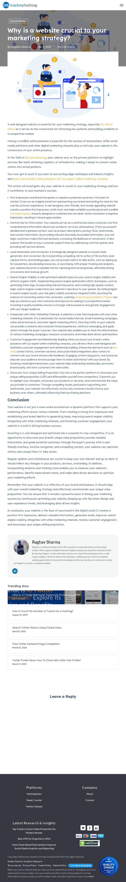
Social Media (18, 21)
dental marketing (35, 157)
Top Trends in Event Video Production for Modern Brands (34, 830)
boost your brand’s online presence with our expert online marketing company (60, 178)
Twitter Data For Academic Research (25, 861)
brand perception (20, 213)
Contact (89, 800)
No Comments (66, 46)
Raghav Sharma (21, 46)
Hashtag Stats (34, 793)
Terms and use (14, 865)
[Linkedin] (15, 571)
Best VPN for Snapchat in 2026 (34, 838)
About (89, 793)
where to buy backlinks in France (93, 297)
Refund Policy (60, 865)
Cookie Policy (44, 865)
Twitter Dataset (34, 806)
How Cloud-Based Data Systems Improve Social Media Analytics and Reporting (34, 846)
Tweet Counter (34, 800)
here (91, 876)
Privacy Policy (29, 865)
